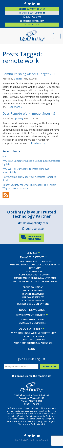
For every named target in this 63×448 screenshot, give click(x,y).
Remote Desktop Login (32, 12)
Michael (18, 78)
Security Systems (33, 290)
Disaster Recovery (33, 293)
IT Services (30, 252)
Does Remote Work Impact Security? (29, 113)
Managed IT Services (32, 257)
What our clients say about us (33, 342)
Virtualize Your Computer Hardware (35, 281)
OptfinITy (19, 118)
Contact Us (32, 24)
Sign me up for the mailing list (32, 376)
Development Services (30, 315)
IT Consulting (35, 271)
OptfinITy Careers (33, 336)
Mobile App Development (33, 322)
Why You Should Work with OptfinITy (33, 332)
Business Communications (33, 303)
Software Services (33, 300)
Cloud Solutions (33, 287)
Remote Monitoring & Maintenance (35, 277)
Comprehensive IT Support (35, 274)
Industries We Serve (31, 309)
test (5, 156)
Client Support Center (32, 9)
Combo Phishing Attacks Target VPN (29, 74)
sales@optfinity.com (33, 20)
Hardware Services (33, 297)
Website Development (33, 319)
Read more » (15, 106)
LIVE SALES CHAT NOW (34, 238)
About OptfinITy (30, 328)
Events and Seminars (33, 339)
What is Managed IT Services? (34, 261)
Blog (31, 348)
